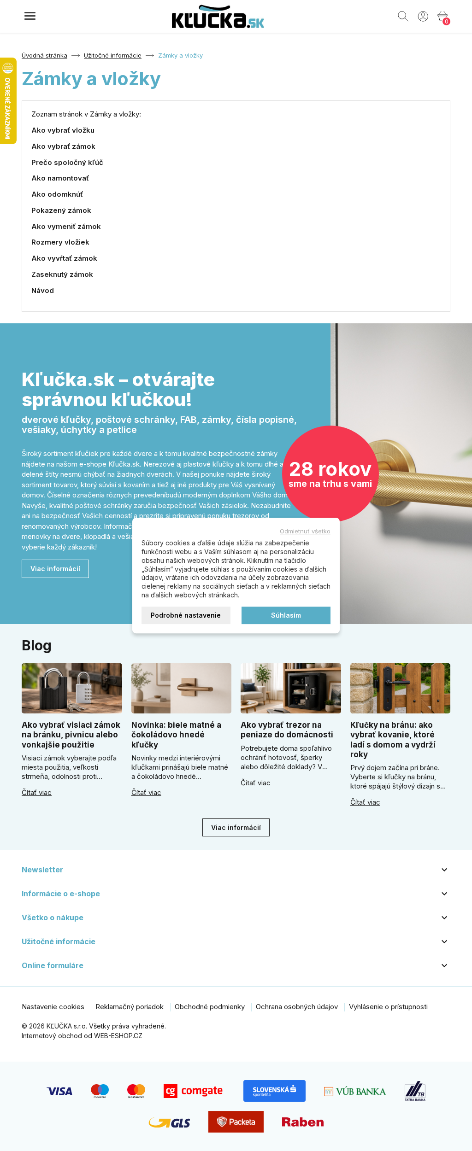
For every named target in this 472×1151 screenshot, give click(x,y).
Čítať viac (37, 793)
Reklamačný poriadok (129, 1006)
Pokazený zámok (61, 210)
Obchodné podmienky (210, 1006)
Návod (42, 290)
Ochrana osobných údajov (297, 1006)
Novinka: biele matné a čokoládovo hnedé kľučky (176, 734)
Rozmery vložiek (60, 242)
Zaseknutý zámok (62, 274)
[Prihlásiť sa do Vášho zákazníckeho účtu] (423, 15)
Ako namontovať (60, 178)
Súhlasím (286, 615)
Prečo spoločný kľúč (67, 162)
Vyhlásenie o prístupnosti (388, 1006)
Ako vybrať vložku (62, 130)
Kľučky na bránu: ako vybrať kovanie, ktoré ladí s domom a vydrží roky (393, 739)
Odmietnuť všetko (305, 531)
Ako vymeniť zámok (66, 226)
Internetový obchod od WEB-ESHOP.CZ (82, 1036)
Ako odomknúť (57, 194)
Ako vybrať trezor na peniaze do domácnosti (287, 729)
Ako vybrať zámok (63, 146)
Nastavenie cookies (53, 1006)
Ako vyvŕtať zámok (64, 258)
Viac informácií (55, 569)
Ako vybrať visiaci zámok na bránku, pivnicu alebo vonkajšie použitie (71, 734)
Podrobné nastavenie (186, 615)
